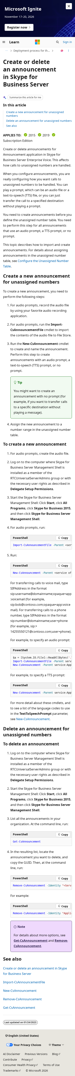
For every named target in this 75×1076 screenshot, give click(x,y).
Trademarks (10, 1070)
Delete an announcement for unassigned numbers (39, 121)
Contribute (10, 1059)
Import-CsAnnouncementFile (24, 982)
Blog (55, 1054)
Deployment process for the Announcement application (32, 50)
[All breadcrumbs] (6, 51)
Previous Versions (36, 1054)
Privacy (26, 1059)
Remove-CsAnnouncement (22, 999)
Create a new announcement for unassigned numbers (35, 113)
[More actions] (68, 51)
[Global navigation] (4, 42)
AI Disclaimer (11, 1054)
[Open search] (57, 42)
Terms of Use (51, 1065)
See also (11, 126)
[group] (41, 545)
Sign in (67, 42)
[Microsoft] (37, 42)
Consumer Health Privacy (19, 1065)
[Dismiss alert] (69, 6)
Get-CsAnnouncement (31, 940)
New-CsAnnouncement (33, 719)
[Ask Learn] (62, 51)
